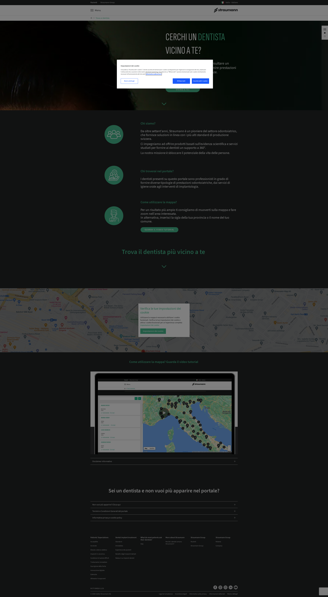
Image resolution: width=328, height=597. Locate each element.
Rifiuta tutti (181, 81)
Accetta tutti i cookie (200, 81)
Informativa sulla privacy (154, 74)
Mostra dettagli (129, 81)
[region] (165, 74)
